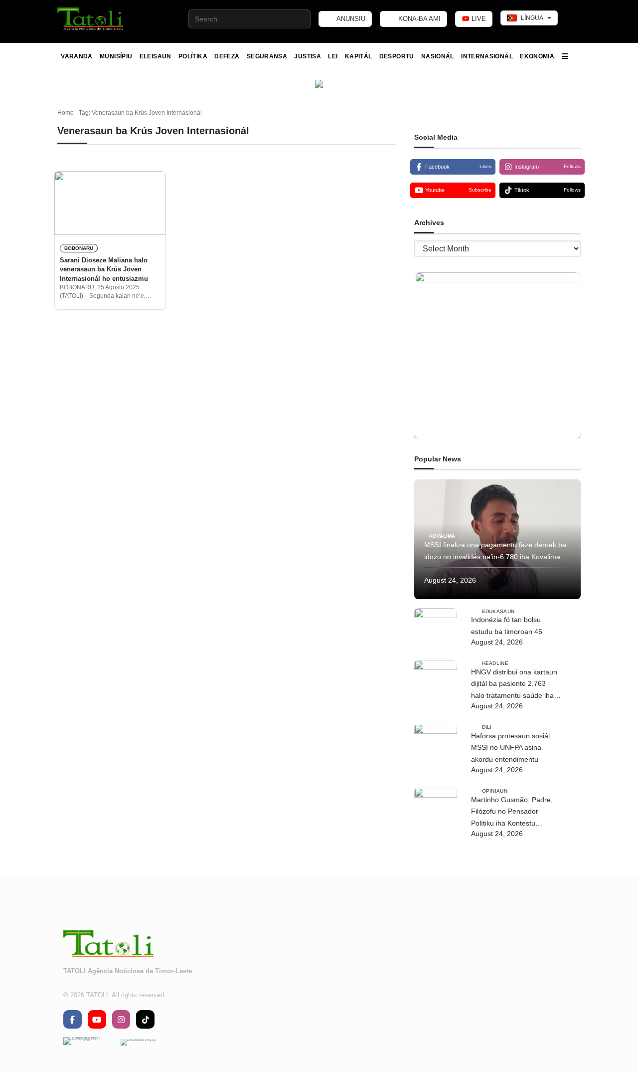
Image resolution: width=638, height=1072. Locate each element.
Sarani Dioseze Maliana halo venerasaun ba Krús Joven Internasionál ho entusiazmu (104, 269)
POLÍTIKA (192, 56)
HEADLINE (495, 662)
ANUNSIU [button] (350, 18)
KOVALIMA (442, 536)
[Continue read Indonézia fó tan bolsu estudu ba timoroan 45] (435, 629)
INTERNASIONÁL (487, 56)
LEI (332, 56)
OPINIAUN (494, 790)
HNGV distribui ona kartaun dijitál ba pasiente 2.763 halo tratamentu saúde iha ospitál (514, 685)
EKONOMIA (537, 56)
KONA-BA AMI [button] (418, 18)
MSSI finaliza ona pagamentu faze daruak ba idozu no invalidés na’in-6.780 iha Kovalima (495, 551)
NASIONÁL (437, 56)
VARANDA (77, 56)
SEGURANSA (267, 56)
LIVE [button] (478, 18)
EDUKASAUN (498, 611)
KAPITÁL (358, 56)
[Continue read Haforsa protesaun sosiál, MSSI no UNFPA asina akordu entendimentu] (435, 745)
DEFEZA (226, 56)
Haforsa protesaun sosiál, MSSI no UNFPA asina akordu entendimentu (511, 748)
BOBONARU (78, 248)
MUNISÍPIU (116, 56)
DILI (487, 726)
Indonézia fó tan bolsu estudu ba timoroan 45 (506, 626)
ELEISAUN (155, 56)
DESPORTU (396, 56)
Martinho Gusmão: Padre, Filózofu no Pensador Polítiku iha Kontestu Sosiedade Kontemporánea (514, 813)
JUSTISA (307, 56)
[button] (91, 19)
